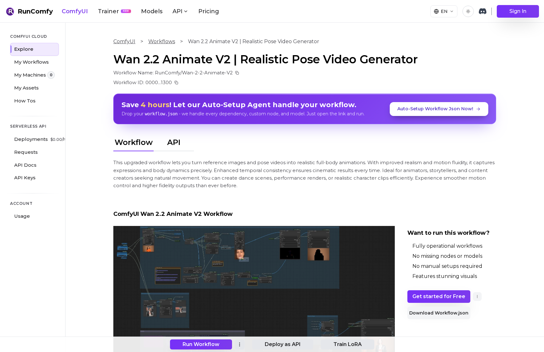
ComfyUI (75, 11)
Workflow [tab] (134, 142)
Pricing (208, 11)
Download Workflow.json (438, 313)
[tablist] (153, 141)
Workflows (161, 41)
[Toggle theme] (468, 11)
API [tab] (173, 142)
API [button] (178, 11)
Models (151, 11)
